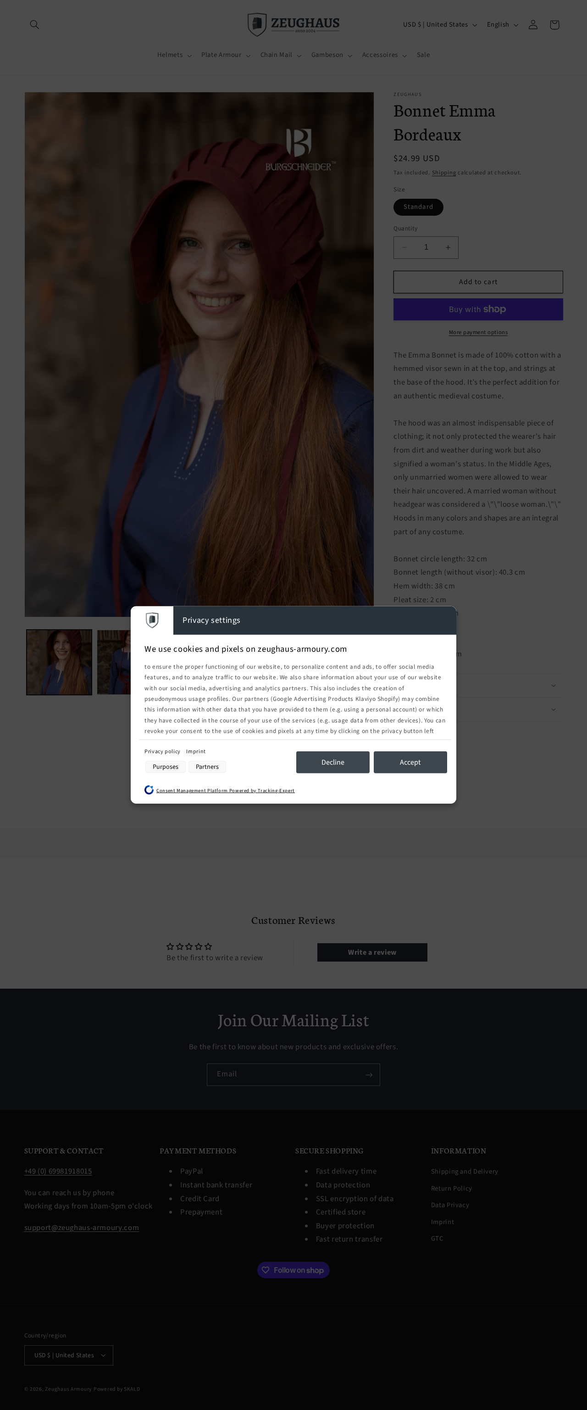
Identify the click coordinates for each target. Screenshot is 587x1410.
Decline (332, 762)
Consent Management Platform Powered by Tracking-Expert (225, 790)
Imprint (195, 751)
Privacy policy (163, 751)
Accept (410, 762)
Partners (207, 767)
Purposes (165, 767)
